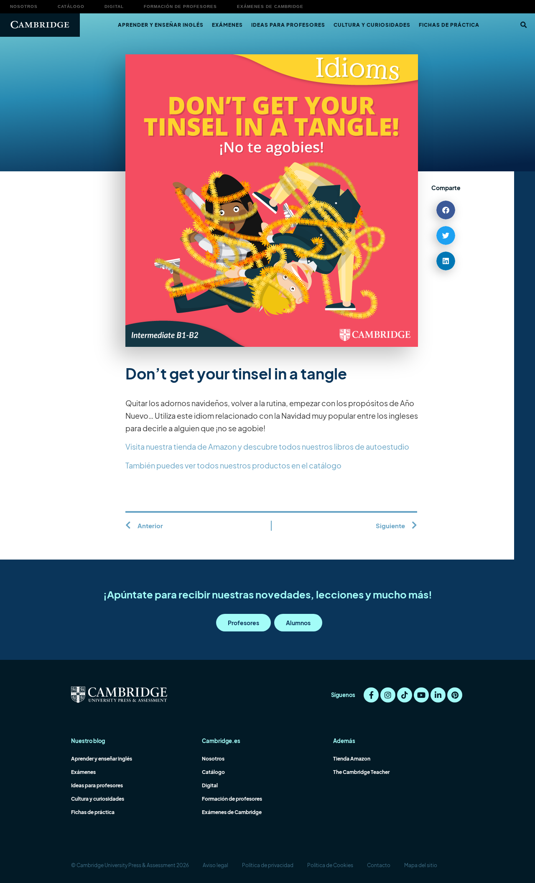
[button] (523, 25)
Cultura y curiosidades (372, 25)
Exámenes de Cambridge (270, 6)
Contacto (378, 865)
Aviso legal (215, 865)
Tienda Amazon (351, 759)
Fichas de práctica (449, 25)
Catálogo (71, 6)
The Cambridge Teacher (361, 772)
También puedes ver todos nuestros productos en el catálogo (233, 465)
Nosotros (24, 6)
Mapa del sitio (420, 865)
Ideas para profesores (288, 25)
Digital (114, 6)
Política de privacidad (267, 865)
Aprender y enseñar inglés (161, 25)
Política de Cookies (330, 865)
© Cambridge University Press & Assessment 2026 (130, 865)
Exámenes (227, 25)
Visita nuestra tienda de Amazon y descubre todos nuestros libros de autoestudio (267, 446)
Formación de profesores (180, 6)
